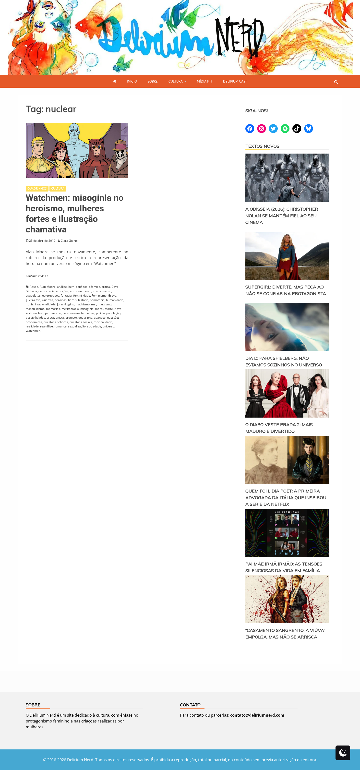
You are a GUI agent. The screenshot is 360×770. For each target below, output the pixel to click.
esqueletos (33, 295)
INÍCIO (132, 81)
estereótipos (50, 295)
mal (93, 304)
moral (99, 309)
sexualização (77, 326)
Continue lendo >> (37, 276)
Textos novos (262, 146)
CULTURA (175, 81)
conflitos (81, 287)
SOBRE (153, 81)
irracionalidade (45, 304)
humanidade (114, 300)
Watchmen (33, 331)
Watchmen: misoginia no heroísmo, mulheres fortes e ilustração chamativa (74, 214)
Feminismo (99, 295)
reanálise (46, 326)
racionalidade (103, 322)
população (113, 313)
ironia (30, 304)
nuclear (38, 313)
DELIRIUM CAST (235, 81)
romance (60, 326)
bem (71, 287)
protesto (71, 317)
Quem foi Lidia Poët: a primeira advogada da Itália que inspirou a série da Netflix (285, 497)
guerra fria (33, 300)
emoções (62, 291)
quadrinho (85, 317)
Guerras (47, 300)
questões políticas (56, 322)
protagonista (55, 317)
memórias (53, 309)
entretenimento (80, 291)
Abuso (34, 287)
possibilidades (35, 317)
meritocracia (70, 309)
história (83, 300)
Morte (109, 309)
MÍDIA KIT (204, 81)
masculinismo (35, 309)
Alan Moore (48, 287)
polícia (100, 313)
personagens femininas (78, 313)
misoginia (87, 309)
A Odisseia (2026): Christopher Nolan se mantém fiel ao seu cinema (281, 215)
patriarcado (53, 313)
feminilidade (81, 295)
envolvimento (102, 291)
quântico (100, 317)
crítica (106, 287)
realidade (32, 326)
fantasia (66, 295)
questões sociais (81, 322)
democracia (46, 291)
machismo (82, 304)
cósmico (94, 287)
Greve (112, 295)
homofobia (97, 300)
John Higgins (65, 304)
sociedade (94, 326)
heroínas (61, 300)
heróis (72, 300)
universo (108, 326)
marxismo (104, 304)
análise (62, 287)
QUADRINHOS (37, 188)
